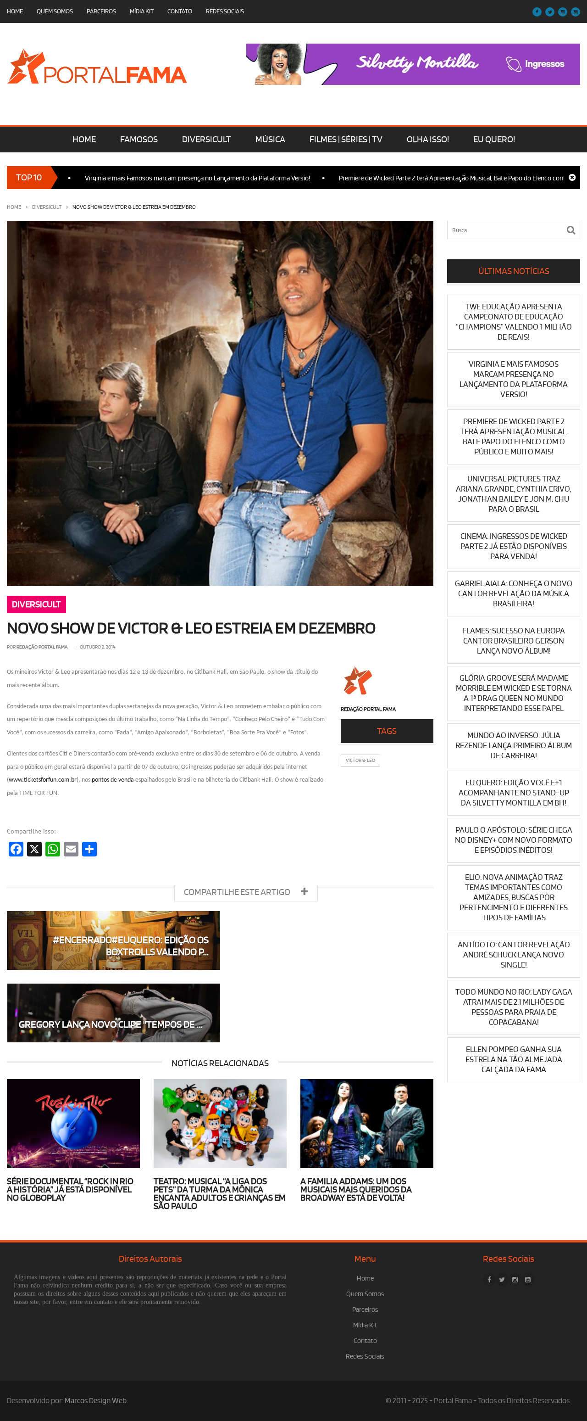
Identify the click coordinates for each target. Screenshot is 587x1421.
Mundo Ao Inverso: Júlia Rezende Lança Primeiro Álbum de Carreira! (513, 745)
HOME (84, 139)
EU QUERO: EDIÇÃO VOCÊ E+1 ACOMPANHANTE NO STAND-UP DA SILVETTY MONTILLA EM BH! (514, 792)
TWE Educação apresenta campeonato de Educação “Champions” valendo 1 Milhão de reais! (514, 321)
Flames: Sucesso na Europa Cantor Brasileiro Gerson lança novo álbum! (513, 641)
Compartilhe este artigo (238, 892)
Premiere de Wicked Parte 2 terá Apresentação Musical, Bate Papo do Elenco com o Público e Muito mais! (514, 436)
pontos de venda (113, 780)
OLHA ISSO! (428, 139)
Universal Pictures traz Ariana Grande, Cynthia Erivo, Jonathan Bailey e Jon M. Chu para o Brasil (513, 494)
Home (15, 11)
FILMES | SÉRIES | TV (346, 139)
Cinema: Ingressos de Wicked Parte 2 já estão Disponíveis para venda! (513, 546)
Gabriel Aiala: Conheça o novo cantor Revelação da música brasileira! (513, 593)
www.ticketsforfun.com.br (43, 780)
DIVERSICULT (206, 139)
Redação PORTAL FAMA (42, 647)
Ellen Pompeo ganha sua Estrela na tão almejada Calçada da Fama (513, 1059)
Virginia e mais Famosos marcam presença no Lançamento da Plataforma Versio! (155, 178)
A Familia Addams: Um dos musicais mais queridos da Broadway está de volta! (356, 1189)
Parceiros (101, 11)
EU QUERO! (494, 139)
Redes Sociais (225, 11)
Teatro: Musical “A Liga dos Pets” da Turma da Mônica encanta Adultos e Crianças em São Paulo (220, 1193)
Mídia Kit (142, 11)
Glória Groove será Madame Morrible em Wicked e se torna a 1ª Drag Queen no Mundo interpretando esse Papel (514, 693)
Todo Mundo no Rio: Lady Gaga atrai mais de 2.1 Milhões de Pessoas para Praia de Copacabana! (513, 1007)
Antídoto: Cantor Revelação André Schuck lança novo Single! (514, 954)
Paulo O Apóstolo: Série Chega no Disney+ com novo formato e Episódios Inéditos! (513, 840)
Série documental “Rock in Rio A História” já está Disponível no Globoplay (70, 1189)
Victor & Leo (360, 760)
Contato (179, 11)
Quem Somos (55, 11)
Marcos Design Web (96, 1401)
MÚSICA (270, 139)
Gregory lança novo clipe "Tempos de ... (110, 1024)
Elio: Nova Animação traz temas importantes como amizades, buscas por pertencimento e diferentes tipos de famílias (514, 897)
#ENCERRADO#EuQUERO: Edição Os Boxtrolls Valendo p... (131, 946)
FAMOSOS (139, 139)
